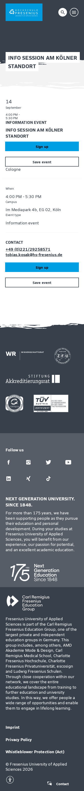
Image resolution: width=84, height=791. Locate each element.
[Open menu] (74, 12)
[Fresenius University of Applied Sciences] (24, 12)
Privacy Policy (19, 739)
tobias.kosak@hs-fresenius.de (34, 254)
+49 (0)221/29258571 (28, 249)
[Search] (62, 12)
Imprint (13, 727)
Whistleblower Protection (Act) (35, 751)
